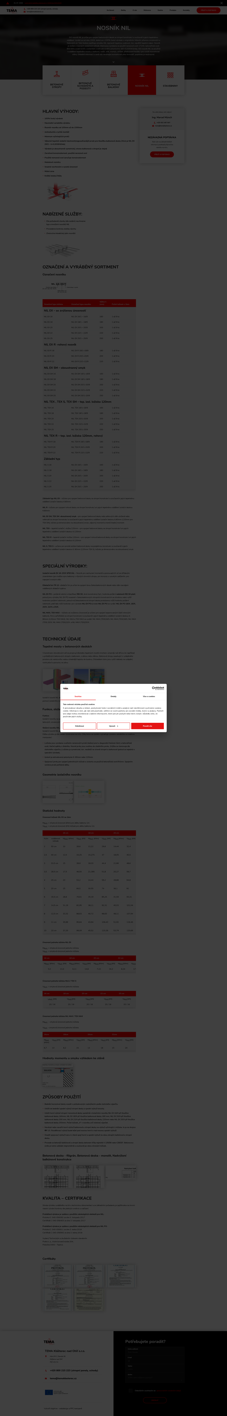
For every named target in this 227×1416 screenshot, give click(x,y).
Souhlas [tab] (78, 696)
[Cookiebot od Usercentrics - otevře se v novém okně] (153, 688)
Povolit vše (147, 726)
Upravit (112, 726)
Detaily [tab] (113, 696)
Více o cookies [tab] (149, 696)
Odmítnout (79, 726)
